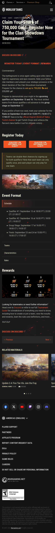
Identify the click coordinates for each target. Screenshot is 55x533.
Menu (51, 10)
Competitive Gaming (21, 18)
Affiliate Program (11, 438)
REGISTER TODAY (13, 63)
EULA (4, 448)
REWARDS (46, 63)
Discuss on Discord (11, 55)
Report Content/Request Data (17, 443)
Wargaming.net (16, 528)
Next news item (48, 339)
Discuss (23, 386)
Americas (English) (15, 418)
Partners (6, 432)
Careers (6, 464)
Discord (17, 307)
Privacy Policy (9, 454)
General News (7, 386)
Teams (7, 245)
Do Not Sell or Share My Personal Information (25, 470)
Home (4, 18)
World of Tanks (12, 10)
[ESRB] (13, 494)
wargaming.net (13, 480)
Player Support (9, 427)
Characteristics (10, 253)
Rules (6, 260)
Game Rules (7, 459)
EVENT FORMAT (31, 63)
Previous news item (8, 339)
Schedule (8, 203)
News (10, 18)
